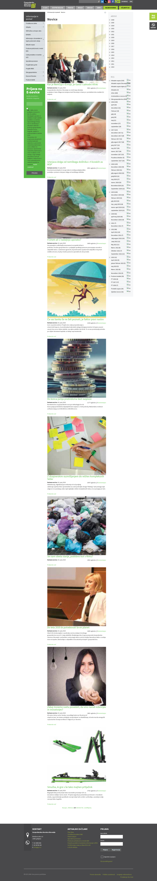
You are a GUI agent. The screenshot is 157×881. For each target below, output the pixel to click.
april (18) (114, 105)
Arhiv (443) (114, 93)
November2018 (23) (117, 186)
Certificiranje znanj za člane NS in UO (79, 845)
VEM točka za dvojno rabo (33, 31)
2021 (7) (113, 223)
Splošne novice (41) (117, 292)
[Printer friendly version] (105, 12)
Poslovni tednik (30, 80)
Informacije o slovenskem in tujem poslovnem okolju (34, 39)
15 (78, 808)
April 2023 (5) (115, 260)
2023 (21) (114, 257)
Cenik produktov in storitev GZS (34, 56)
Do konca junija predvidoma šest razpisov (69, 399)
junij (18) (113, 117)
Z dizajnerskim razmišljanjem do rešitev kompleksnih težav (75, 478)
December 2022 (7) (117, 235)
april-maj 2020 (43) (117, 217)
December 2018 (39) (117, 167)
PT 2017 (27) (115, 282)
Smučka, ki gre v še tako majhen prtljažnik (69, 787)
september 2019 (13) (117, 210)
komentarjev (102, 88)
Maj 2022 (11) (115, 245)
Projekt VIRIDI (30, 69)
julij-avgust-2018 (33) (117, 173)
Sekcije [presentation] (89, 8)
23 (86, 808)
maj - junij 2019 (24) (117, 204)
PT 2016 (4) (114, 279)
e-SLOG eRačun (72, 847)
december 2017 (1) (117, 133)
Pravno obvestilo (95, 874)
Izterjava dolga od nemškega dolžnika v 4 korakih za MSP (75, 163)
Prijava (34, 173)
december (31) (116, 108)
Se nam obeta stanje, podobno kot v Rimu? (70, 556)
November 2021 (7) (117, 226)
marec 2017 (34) (116, 151)
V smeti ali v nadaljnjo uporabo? (64, 239)
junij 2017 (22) (115, 145)
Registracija (116, 850)
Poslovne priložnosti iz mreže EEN (34, 50)
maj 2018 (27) (115, 179)
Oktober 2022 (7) (116, 251)
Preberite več (51, 99)
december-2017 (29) (117, 136)
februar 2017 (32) (116, 139)
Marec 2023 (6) (115, 269)
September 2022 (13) (118, 254)
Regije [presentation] (80, 8)
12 (73, 808)
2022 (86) (114, 229)
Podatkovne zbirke (31, 23)
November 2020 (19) (117, 220)
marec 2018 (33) (116, 182)
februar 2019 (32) (116, 198)
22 (85, 808)
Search (98, 1)
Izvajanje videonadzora (124, 874)
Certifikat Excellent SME (75, 834)
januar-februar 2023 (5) (118, 263)
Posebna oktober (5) (117, 158)
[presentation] (45, 8)
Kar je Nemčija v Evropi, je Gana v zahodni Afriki (72, 84)
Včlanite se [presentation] (125, 8)
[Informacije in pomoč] (30, 4)
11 (72, 808)
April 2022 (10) (115, 232)
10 (70, 808)
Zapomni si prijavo (109, 857)
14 (76, 808)
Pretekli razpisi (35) (117, 289)
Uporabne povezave (32, 61)
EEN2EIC (28, 35)
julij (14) (113, 114)
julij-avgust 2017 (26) (117, 142)
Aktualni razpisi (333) (117, 81)
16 (79, 808)
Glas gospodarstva (31, 72)
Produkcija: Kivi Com (126, 877)
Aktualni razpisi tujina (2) (118, 86)
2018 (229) (114, 164)
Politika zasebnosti (109, 874)
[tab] (45, 8)
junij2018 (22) (115, 176)
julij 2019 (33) (115, 201)
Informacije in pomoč (32, 17)
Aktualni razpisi (30, 45)
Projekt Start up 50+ (31, 65)
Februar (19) (115, 111)
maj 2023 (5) (115, 266)
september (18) (116, 126)
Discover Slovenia (31, 76)
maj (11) (113, 120)
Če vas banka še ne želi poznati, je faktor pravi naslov (75, 319)
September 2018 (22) (118, 189)
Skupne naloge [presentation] (57, 8)
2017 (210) (114, 130)
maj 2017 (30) (115, 148)
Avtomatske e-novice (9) (119, 96)
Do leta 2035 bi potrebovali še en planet (68, 627)
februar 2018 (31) (116, 170)
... (67, 808)
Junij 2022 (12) (115, 241)
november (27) (115, 123)
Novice (63, 12)
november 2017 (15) (117, 154)
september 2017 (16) (117, 161)
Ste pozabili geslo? (106, 861)
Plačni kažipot (72, 837)
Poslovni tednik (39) (117, 276)
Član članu (71, 832)
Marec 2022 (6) (115, 248)
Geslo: (102, 840)
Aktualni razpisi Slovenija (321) (120, 83)
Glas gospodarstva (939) (119, 99)
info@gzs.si (37, 847)
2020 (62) (114, 214)
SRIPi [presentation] (99, 8)
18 (82, 808)
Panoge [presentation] (70, 8)
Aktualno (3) (115, 90)
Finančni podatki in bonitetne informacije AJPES (83, 843)
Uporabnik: (103, 833)
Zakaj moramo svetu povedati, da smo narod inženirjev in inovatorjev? (76, 708)
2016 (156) (114, 102)
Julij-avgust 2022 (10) (117, 238)
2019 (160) (114, 192)
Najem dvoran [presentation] (110, 8)
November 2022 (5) (117, 273)
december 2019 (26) (117, 195)
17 (81, 808)
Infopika (28, 27)
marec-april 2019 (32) (117, 207)
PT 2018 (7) (114, 285)
